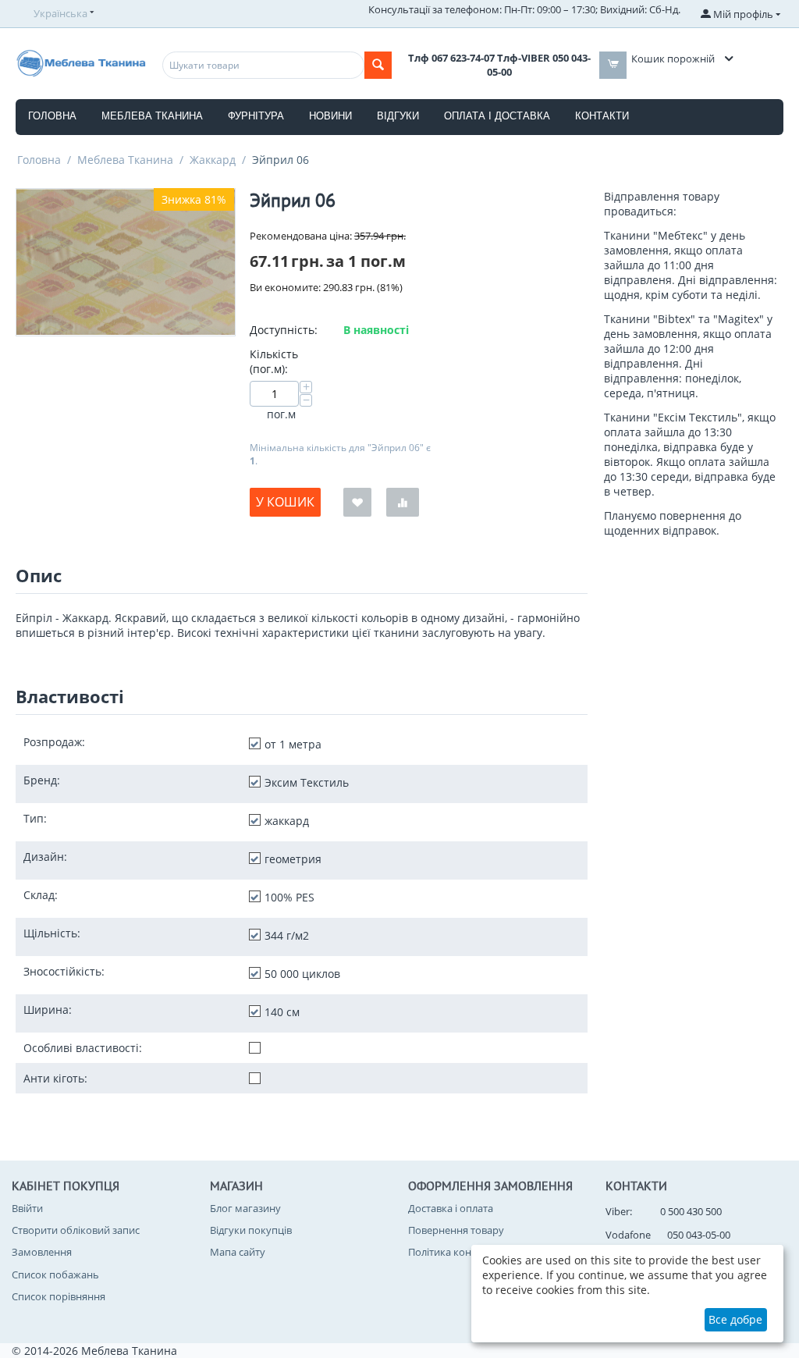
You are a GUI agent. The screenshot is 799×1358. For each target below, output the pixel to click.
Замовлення (42, 1252)
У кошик (285, 501)
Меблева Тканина (125, 159)
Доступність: (284, 329)
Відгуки (398, 116)
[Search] (378, 65)
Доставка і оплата (450, 1208)
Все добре (735, 1319)
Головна (52, 116)
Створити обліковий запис (76, 1230)
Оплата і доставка (497, 116)
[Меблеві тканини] (81, 62)
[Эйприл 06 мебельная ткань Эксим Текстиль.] (125, 262)
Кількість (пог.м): (274, 361)
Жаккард (213, 159)
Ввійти (27, 1208)
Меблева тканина (152, 116)
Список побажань (55, 1274)
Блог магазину (245, 1208)
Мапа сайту (237, 1252)
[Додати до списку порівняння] (402, 502)
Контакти (602, 116)
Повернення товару (456, 1230)
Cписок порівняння (58, 1296)
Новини (330, 116)
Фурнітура (256, 116)
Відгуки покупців (251, 1230)
